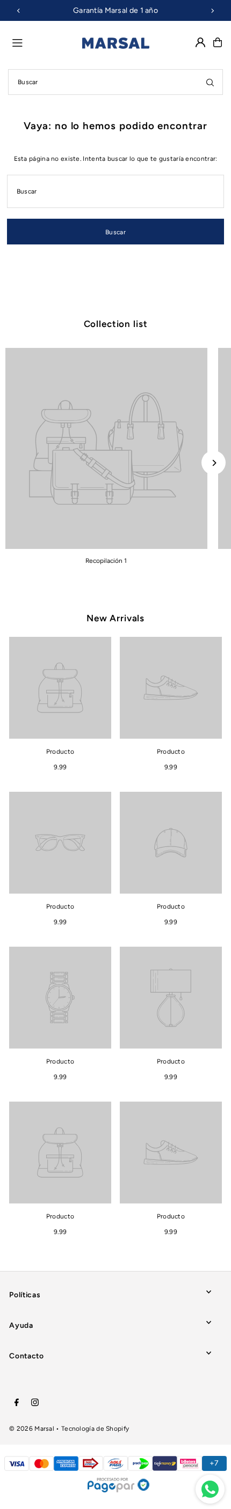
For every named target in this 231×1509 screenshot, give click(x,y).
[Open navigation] (42, 42)
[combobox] (115, 82)
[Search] (210, 82)
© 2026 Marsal (31, 1428)
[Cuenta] (200, 42)
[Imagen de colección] (106, 448)
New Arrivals (115, 618)
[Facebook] (17, 1403)
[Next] (212, 10)
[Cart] (217, 42)
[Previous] (18, 10)
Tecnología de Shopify (95, 1428)
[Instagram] (35, 1403)
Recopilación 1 (106, 560)
